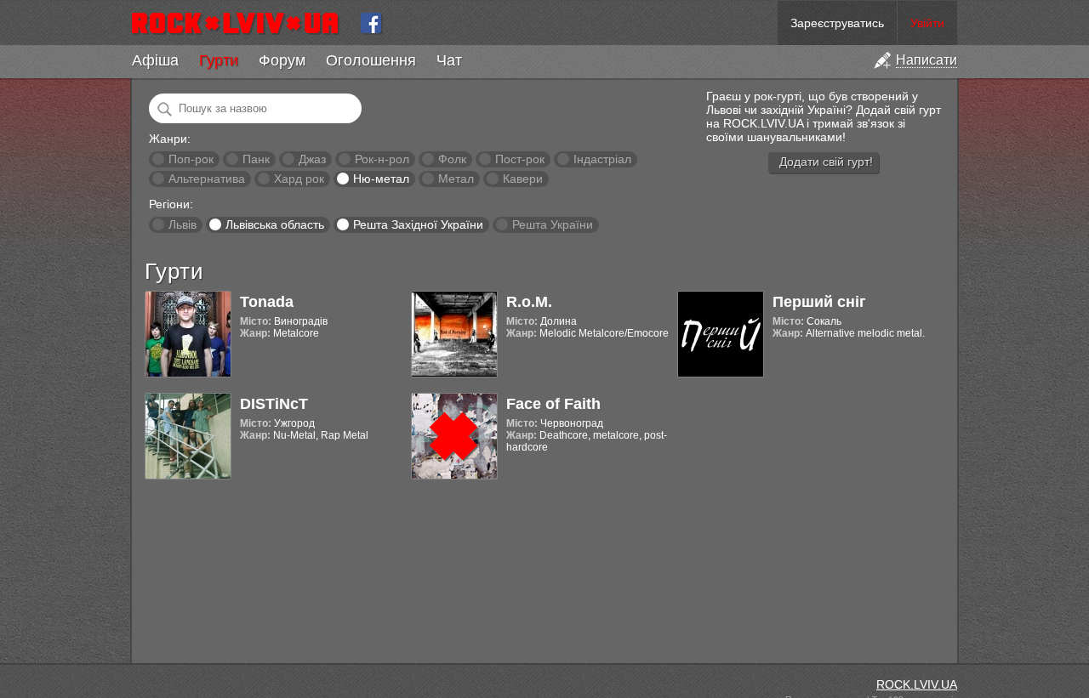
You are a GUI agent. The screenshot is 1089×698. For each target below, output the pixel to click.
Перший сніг (819, 301)
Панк (256, 159)
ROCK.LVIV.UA (916, 684)
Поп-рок (191, 159)
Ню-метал (381, 178)
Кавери (523, 178)
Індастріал (602, 159)
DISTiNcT (274, 403)
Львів (182, 224)
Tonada (267, 301)
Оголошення (371, 60)
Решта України (552, 224)
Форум (282, 60)
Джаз (312, 159)
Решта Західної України (418, 224)
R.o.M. (529, 301)
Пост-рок (519, 159)
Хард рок (299, 178)
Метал (456, 178)
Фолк (452, 159)
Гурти (218, 60)
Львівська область (274, 224)
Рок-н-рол (382, 159)
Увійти (927, 23)
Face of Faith (553, 403)
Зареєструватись (837, 23)
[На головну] (242, 23)
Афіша (155, 60)
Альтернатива (206, 178)
